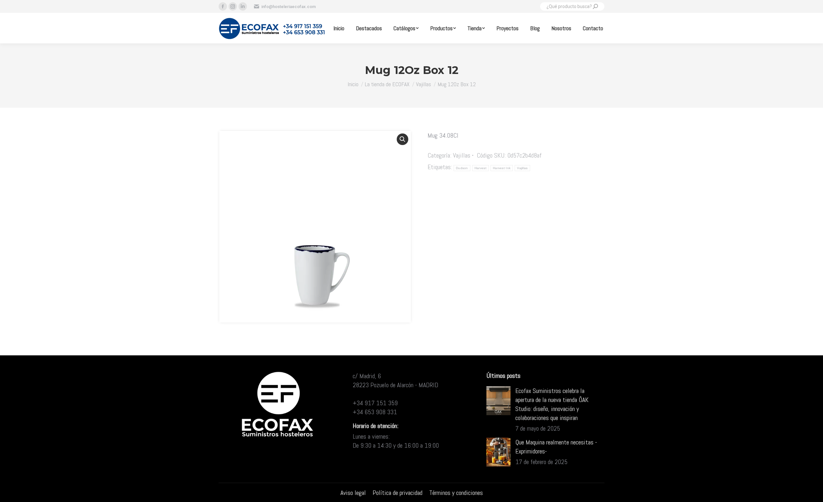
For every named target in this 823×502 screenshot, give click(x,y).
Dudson (462, 168)
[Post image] (498, 400)
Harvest (480, 168)
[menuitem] (339, 28)
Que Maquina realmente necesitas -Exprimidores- (556, 446)
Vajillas (461, 155)
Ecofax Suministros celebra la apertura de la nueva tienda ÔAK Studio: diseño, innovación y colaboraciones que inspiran (552, 404)
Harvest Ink (502, 168)
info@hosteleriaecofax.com (288, 6)
